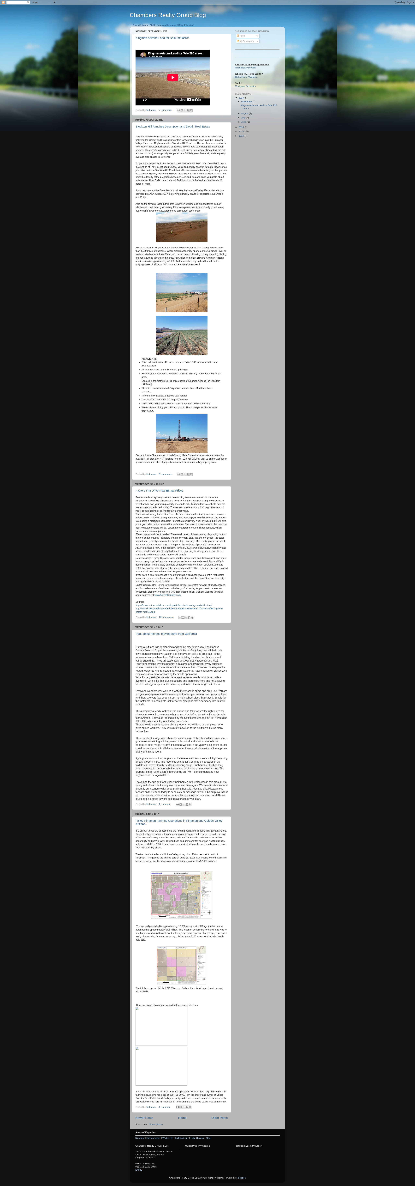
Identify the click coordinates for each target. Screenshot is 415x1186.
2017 (241, 98)
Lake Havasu (197, 1138)
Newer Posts (144, 1117)
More (208, 1138)
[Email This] (178, 110)
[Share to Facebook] (188, 110)
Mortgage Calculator (245, 86)
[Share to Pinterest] (191, 110)
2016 (241, 127)
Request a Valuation (245, 68)
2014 (241, 136)
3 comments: (166, 474)
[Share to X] (184, 110)
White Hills (167, 1138)
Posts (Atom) (156, 1124)
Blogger (241, 1178)
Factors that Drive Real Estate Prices (159, 490)
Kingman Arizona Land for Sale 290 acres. (163, 38)
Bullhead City (182, 1138)
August (245, 113)
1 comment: (165, 804)
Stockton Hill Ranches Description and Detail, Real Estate (173, 126)
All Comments (246, 41)
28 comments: (166, 617)
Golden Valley (153, 1138)
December (247, 101)
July (243, 117)
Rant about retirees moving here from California (166, 633)
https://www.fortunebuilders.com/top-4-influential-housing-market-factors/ (174, 605)
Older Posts (219, 1117)
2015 (241, 131)
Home (182, 1117)
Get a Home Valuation (246, 77)
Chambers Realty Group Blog (168, 15)
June (244, 122)
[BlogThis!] (181, 110)
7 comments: (166, 110)
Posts (242, 36)
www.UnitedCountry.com (167, 595)
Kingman (139, 1138)
